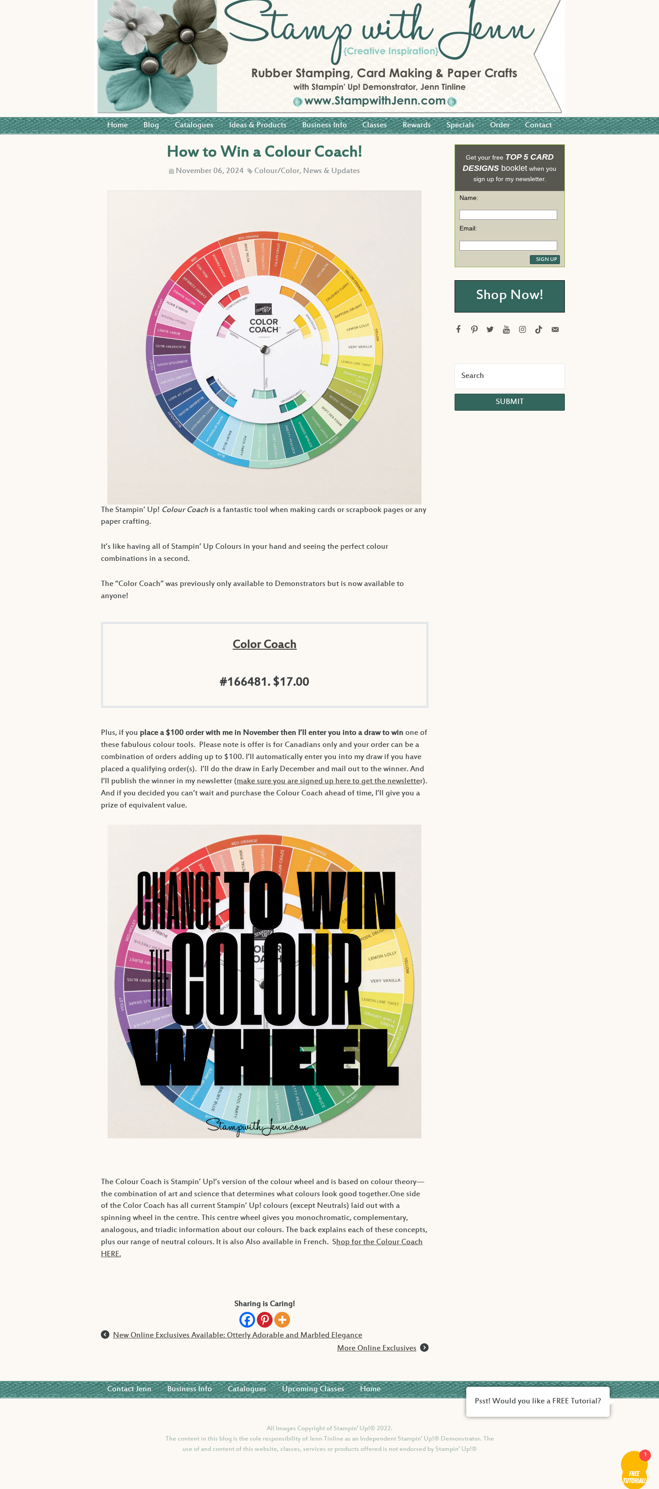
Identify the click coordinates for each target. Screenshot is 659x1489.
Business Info (324, 125)
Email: (468, 228)
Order (500, 125)
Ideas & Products (257, 125)
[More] (282, 1320)
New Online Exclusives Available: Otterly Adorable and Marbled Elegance (237, 1335)
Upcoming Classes (313, 1389)
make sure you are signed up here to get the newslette (328, 781)
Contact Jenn (129, 1389)
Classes (374, 125)
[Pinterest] (265, 1320)
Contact (538, 125)
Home (117, 125)
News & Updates (331, 171)
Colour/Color (276, 171)
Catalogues (194, 125)
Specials (460, 125)
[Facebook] (247, 1320)
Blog (151, 125)
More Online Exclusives (376, 1348)
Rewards (417, 125)
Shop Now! (509, 296)
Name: (469, 197)
